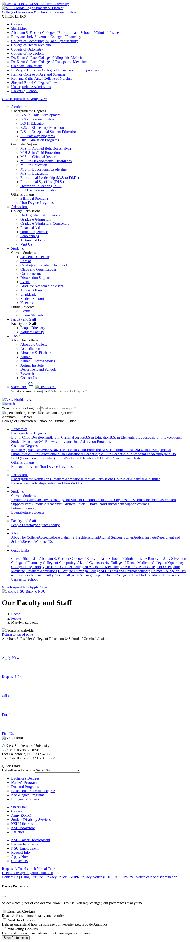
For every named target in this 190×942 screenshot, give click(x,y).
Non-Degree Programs (37, 203)
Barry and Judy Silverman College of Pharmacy (46, 37)
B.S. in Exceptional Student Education (48, 132)
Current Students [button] (23, 496)
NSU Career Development (30, 840)
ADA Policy (124, 877)
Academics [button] (19, 107)
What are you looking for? (31, 391)
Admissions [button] (19, 207)
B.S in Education (32, 123)
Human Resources (24, 844)
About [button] (15, 336)
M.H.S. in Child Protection (40, 153)
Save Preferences (16, 937)
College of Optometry (27, 49)
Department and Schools (38, 369)
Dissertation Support (35, 278)
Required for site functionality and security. (33, 913)
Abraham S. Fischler (35, 353)
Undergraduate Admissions (31, 87)
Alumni (26, 357)
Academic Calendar (34, 257)
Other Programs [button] (22, 462)
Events (25, 282)
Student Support (32, 298)
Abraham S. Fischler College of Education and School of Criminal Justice (65, 33)
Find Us (8, 734)
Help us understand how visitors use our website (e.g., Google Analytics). (55, 922)
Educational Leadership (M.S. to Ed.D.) (49, 178)
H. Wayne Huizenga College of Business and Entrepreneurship (57, 70)
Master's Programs (24, 782)
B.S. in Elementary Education (42, 128)
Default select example (18, 770)
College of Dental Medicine (31, 45)
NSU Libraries (22, 824)
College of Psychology (27, 53)
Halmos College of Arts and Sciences (38, 74)
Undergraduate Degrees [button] (28, 433)
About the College (33, 344)
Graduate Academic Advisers (41, 286)
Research (27, 374)
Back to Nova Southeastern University (41, 4)
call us (6, 696)
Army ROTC (21, 815)
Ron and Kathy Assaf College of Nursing (41, 78)
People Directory (32, 328)
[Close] (4, 896)
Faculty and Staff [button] (23, 319)
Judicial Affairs (31, 290)
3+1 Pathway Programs (37, 136)
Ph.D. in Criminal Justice (38, 190)
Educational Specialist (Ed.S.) (42, 182)
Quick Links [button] (20, 550)
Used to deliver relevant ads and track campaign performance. (47, 931)
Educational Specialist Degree (33, 791)
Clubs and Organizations (38, 269)
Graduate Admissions (26, 66)
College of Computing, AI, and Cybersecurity (44, 41)
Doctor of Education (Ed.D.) (41, 186)
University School (24, 91)
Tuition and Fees (32, 240)
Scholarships (29, 236)
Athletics (17, 832)
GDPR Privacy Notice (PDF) (90, 877)
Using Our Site (32, 877)
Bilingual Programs (34, 198)
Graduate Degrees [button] (24, 446)
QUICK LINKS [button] (14, 16)
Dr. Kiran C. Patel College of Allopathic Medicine (47, 58)
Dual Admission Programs (39, 140)
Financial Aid (30, 228)
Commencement (32, 273)
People (16, 618)
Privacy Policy (56, 877)
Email (6, 715)
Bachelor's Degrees (25, 778)
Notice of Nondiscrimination (156, 877)
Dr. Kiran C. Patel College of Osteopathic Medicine (49, 62)
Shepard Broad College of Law (34, 83)
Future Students (31, 315)
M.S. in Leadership (34, 173)
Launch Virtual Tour (40, 869)
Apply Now (38, 99)
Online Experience (34, 232)
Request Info (19, 99)
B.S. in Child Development (40, 115)
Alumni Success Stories (37, 361)
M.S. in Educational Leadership (43, 169)
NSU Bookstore (23, 828)
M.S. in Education (33, 165)
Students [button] (17, 248)
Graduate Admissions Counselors (44, 223)
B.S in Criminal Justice (37, 119)
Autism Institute (32, 365)
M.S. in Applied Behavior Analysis (46, 148)
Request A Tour (13, 869)
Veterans (26, 303)
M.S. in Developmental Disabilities (46, 161)
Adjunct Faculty (32, 332)
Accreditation (30, 349)
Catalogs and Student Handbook (44, 265)
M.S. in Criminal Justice (38, 157)
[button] (33, 387)
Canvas (16, 24)
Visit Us (26, 244)
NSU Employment (24, 848)
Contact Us (28, 378)
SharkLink (19, 28)
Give (5, 99)
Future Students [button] (22, 508)
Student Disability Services (31, 820)
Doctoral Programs (25, 787)
